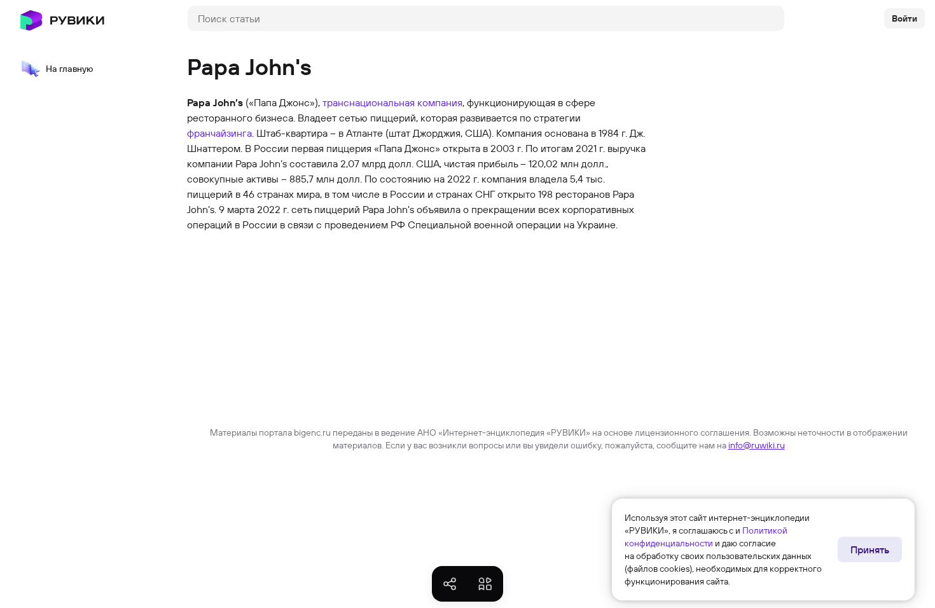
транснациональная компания (392, 102)
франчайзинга (219, 133)
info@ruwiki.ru (756, 445)
